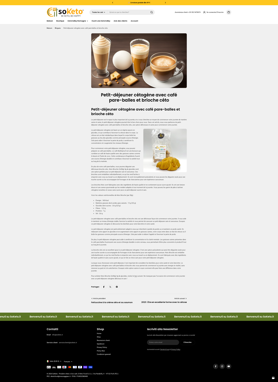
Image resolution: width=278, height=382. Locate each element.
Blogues (58, 28)
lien (135, 276)
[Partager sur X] (110, 286)
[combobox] (122, 12)
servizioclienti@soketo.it (68, 343)
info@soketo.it (57, 335)
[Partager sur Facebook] (103, 286)
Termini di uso (164, 349)
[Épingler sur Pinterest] (116, 286)
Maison (49, 28)
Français (67, 362)
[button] (112, 2)
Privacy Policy (175, 349)
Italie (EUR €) (54, 361)
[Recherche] (151, 12)
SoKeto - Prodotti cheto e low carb (64, 374)
